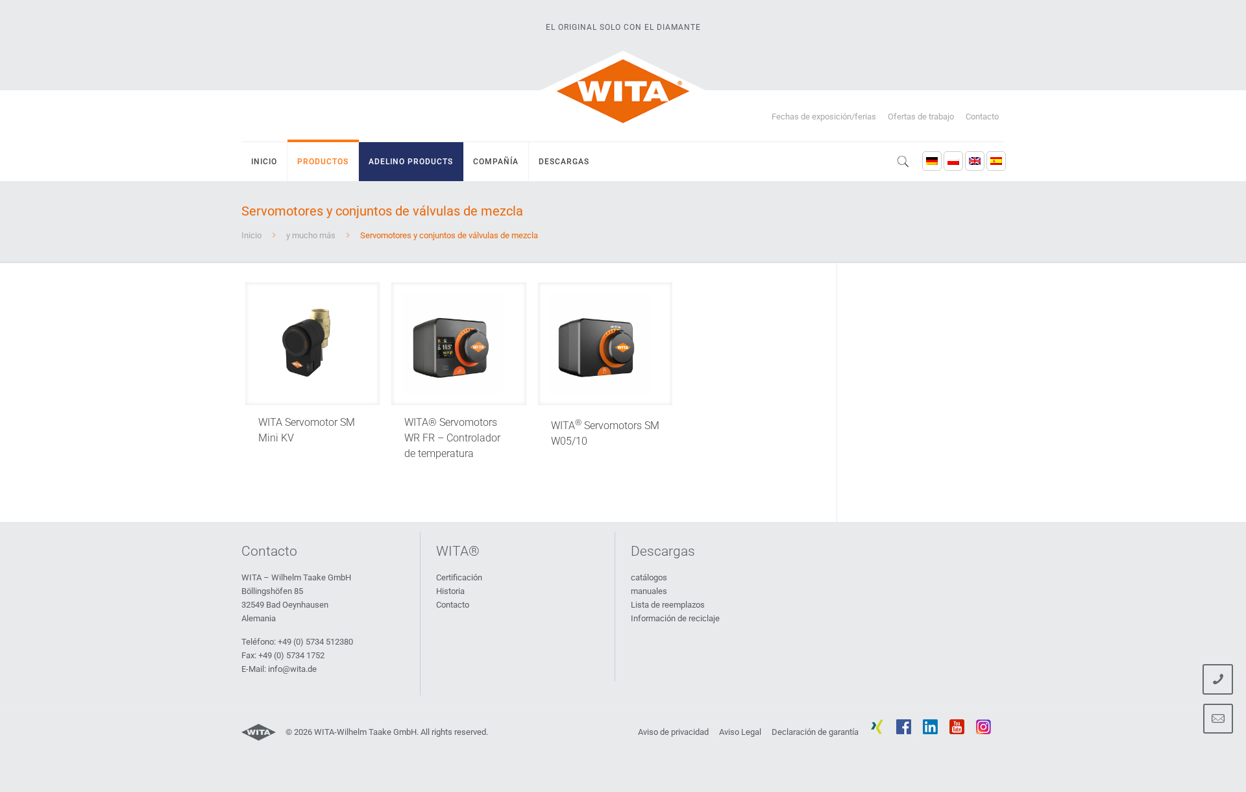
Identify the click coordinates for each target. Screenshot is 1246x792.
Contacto (982, 116)
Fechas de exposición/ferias (824, 116)
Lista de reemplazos (668, 605)
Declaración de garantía (815, 732)
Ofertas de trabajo (921, 116)
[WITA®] (623, 91)
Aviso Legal (740, 732)
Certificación (459, 577)
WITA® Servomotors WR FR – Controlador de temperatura (452, 438)
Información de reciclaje (675, 618)
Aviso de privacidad (673, 732)
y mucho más (311, 235)
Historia (450, 591)
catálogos (649, 577)
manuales (649, 591)
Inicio (251, 235)
